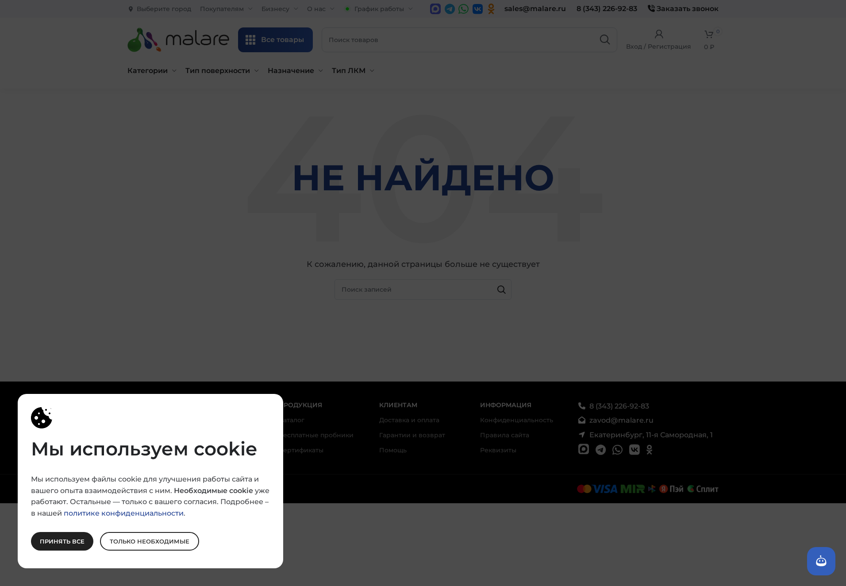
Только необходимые (149, 540)
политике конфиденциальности (124, 513)
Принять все (62, 540)
